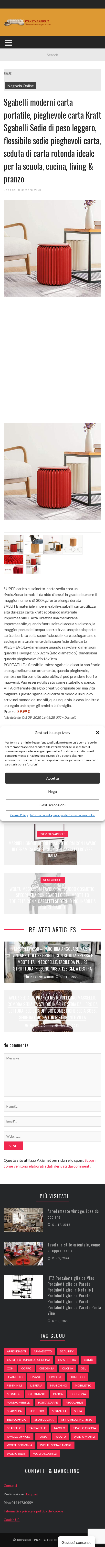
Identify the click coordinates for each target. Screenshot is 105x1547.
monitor (14, 1394)
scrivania (59, 1411)
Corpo (26, 1368)
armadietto (43, 1351)
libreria (36, 1385)
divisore (55, 1377)
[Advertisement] (52, 357)
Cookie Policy (19, 815)
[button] (97, 732)
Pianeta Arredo (46, 1540)
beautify (67, 1351)
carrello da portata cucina (28, 1360)
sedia (78, 1411)
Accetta (52, 778)
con (10, 1368)
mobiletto (83, 1385)
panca (58, 1394)
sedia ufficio (17, 1419)
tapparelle (37, 1428)
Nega (52, 791)
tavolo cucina (84, 1428)
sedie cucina (43, 1419)
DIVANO (36, 1377)
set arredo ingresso (77, 1419)
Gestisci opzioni (52, 805)
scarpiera (14, 1411)
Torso (43, 1436)
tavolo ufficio (18, 1436)
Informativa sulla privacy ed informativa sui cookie (62, 815)
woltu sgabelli (45, 1453)
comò (88, 1360)
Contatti (10, 1485)
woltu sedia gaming (55, 1445)
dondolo (77, 1377)
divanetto (15, 1377)
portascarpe (48, 1402)
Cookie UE (12, 1520)
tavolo (59, 1428)
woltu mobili (84, 1436)
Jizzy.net (31, 1494)
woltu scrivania (19, 1445)
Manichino (58, 1385)
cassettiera (67, 1360)
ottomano (36, 1394)
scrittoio (37, 1411)
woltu (60, 1436)
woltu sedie (16, 1453)
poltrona (78, 1394)
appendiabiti (16, 1351)
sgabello (14, 1428)
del (83, 1368)
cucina (67, 1368)
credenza (46, 1368)
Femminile (14, 1385)
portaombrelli (18, 1402)
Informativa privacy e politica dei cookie (33, 1511)
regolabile (74, 1402)
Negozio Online (20, 85)
